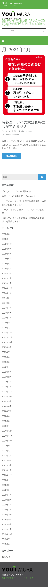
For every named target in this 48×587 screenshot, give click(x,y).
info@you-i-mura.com (13, 3)
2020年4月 (7, 494)
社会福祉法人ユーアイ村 (11, 18)
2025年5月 (7, 263)
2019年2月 (7, 529)
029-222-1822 (10, 5)
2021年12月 (7, 430)
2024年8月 (7, 302)
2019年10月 (7, 514)
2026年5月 (7, 233)
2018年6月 (7, 543)
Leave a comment (12, 134)
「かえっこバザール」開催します (17, 191)
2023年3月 (7, 371)
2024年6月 (7, 312)
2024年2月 (7, 322)
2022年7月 (7, 411)
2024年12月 (7, 288)
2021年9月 (7, 445)
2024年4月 (7, 317)
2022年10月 (7, 396)
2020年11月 (7, 479)
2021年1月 (7, 470)
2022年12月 (7, 386)
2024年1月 (7, 327)
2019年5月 (7, 524)
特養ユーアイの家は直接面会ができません (23, 124)
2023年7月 (7, 352)
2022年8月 (7, 406)
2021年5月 (7, 460)
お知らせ (6, 556)
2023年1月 (7, 381)
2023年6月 (7, 356)
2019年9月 (7, 519)
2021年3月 (7, 465)
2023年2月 (7, 376)
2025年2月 (7, 278)
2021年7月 (7, 455)
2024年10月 (7, 292)
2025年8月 (7, 253)
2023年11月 (7, 337)
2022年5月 (7, 420)
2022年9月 (7, 401)
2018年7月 (7, 539)
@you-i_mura (26, 131)
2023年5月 (7, 361)
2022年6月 (7, 415)
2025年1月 (7, 283)
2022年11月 (7, 391)
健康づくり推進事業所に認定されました (21, 196)
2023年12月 (7, 332)
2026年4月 (7, 238)
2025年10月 (7, 243)
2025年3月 (7, 273)
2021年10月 (7, 440)
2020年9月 (7, 484)
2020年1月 (7, 504)
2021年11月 (7, 435)
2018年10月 (7, 534)
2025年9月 (7, 248)
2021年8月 (7, 450)
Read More (11, 156)
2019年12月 (7, 509)
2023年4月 (7, 366)
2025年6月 (7, 258)
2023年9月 (7, 347)
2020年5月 (7, 489)
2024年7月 (7, 307)
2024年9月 (7, 297)
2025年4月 (7, 268)
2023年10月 (7, 342)
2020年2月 (7, 499)
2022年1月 (7, 425)
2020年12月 (7, 475)
